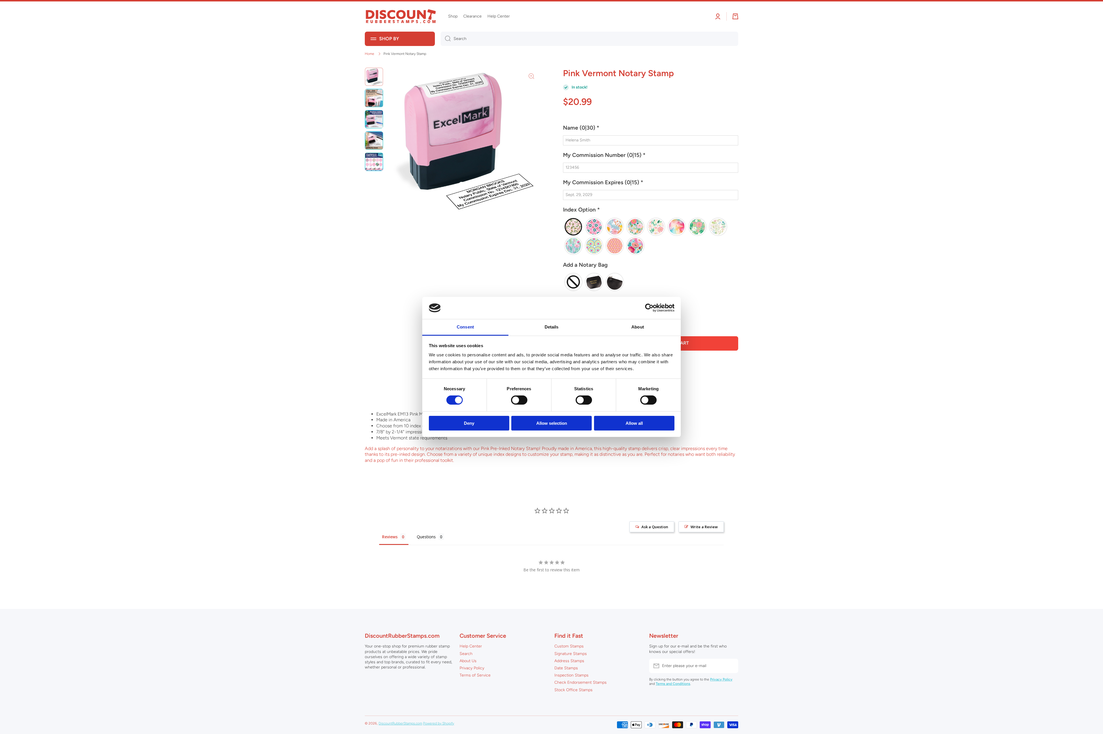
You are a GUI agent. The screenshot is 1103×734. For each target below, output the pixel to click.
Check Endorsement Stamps (580, 682)
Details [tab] (552, 326)
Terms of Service (475, 675)
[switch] (519, 400)
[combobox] (589, 39)
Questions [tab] (426, 536)
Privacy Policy (472, 668)
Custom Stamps (569, 646)
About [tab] (637, 326)
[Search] (446, 39)
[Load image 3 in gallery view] (374, 119)
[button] (650, 130)
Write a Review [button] (704, 526)
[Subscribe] (731, 666)
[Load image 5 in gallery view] (374, 162)
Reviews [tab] (390, 536)
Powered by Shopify (438, 723)
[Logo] (401, 16)
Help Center (471, 646)
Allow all (634, 423)
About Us (468, 660)
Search (466, 653)
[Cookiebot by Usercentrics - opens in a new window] (649, 307)
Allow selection (551, 423)
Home (369, 54)
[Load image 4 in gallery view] (374, 140)
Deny (469, 423)
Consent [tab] (465, 326)
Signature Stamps (570, 653)
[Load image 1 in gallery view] (374, 77)
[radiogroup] (650, 236)
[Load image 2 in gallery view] (374, 98)
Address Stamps (569, 660)
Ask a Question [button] (654, 526)
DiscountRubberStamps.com (400, 723)
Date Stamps (566, 668)
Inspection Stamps (571, 675)
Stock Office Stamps (573, 689)
